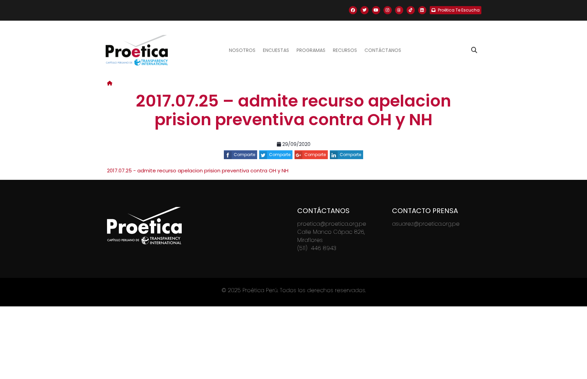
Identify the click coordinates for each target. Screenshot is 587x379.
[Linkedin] (422, 10)
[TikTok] (411, 10)
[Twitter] (364, 10)
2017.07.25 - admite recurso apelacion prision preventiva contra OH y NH (197, 170)
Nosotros (242, 50)
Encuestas (276, 50)
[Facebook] (353, 10)
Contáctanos (382, 50)
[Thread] (399, 10)
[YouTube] (376, 10)
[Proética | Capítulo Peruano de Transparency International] (137, 50)
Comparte (244, 154)
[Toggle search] (474, 50)
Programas (311, 50)
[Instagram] (388, 10)
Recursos (345, 50)
